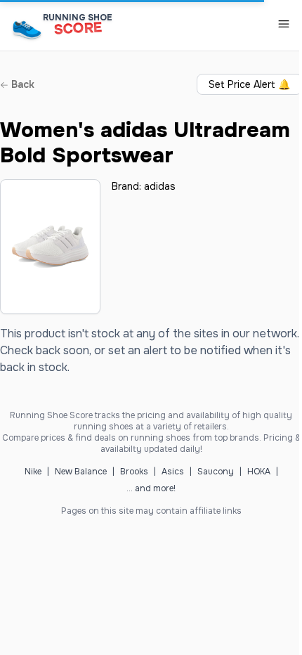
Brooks (134, 471)
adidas (160, 186)
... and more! (151, 488)
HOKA (258, 471)
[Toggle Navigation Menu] (284, 24)
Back (21, 84)
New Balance (81, 471)
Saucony (215, 471)
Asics (173, 471)
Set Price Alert (249, 84)
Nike (33, 471)
